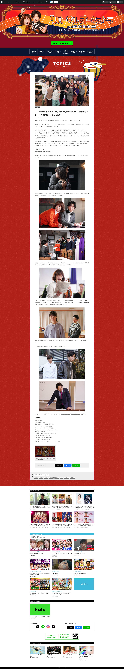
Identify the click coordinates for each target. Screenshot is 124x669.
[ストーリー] (42, 52)
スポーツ (30, 1)
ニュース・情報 (13, 1)
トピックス (37, 107)
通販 (47, 1)
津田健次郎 (72, 477)
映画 (27, 1)
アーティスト (41, 474)
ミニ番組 (38, 1)
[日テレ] (3, 2)
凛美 (61, 477)
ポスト (59, 465)
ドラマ (8, 1)
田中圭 (46, 477)
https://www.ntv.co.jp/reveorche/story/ (70, 414)
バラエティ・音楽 (21, 1)
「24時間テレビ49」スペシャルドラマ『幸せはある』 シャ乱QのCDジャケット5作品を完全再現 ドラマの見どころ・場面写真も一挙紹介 (62, 526)
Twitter (38, 626)
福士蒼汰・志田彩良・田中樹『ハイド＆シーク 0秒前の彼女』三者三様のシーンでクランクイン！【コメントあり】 (62, 507)
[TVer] (51, 2)
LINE (43, 626)
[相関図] (50, 52)
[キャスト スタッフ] (66, 52)
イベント (43, 1)
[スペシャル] (90, 52)
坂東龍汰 (66, 477)
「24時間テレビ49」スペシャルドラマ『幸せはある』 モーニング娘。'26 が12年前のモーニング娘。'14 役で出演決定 (40, 526)
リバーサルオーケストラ (62, 22)
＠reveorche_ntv (48, 437)
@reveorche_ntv (46, 435)
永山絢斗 (51, 477)
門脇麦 (41, 477)
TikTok (53, 626)
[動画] (58, 52)
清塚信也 (36, 477)
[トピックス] (82, 52)
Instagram (48, 626)
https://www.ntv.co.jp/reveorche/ (48, 433)
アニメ (34, 1)
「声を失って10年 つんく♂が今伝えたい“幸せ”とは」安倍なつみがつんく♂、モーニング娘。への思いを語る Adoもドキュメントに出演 (84, 507)
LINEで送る (76, 465)
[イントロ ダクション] (34, 52)
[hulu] (56, 2)
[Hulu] (62, 43)
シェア (68, 465)
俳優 (47, 474)
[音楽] (74, 52)
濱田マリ (56, 477)
